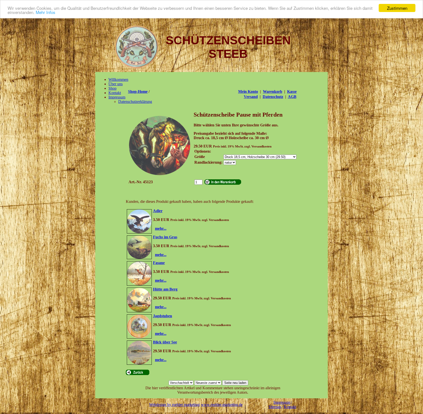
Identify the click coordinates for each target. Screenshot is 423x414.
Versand (251, 97)
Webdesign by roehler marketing (174, 404)
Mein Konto (248, 91)
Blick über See (165, 342)
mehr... (160, 228)
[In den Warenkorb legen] (222, 182)
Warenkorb (272, 91)
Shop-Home (138, 91)
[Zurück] (137, 372)
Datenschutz (273, 97)
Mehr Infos (45, 12)
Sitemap (275, 407)
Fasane (159, 263)
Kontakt (290, 407)
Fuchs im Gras (165, 237)
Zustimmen (397, 8)
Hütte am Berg (165, 289)
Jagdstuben (162, 316)
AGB (292, 97)
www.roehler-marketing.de (222, 404)
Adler (158, 211)
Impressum (281, 402)
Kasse (292, 91)
